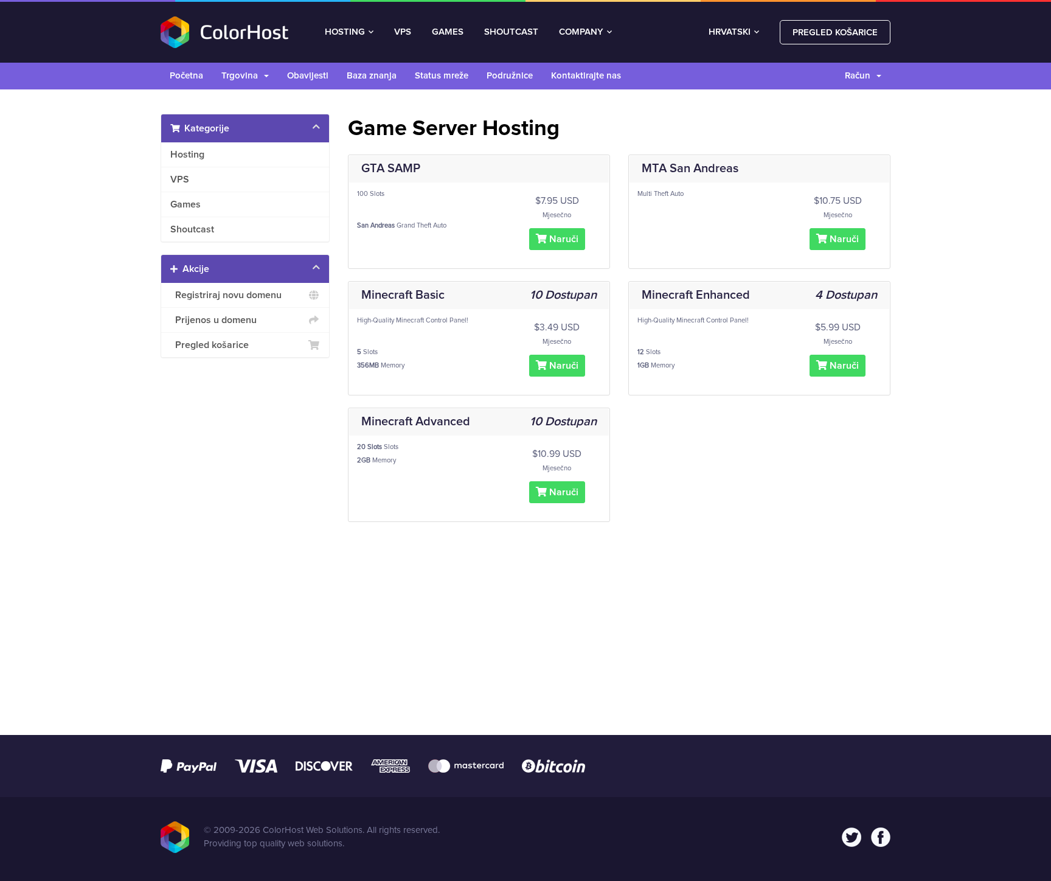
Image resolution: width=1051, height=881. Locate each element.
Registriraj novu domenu (226, 295)
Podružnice (510, 75)
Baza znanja (372, 75)
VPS (402, 32)
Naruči (562, 239)
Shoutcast (192, 229)
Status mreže (441, 75)
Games (185, 204)
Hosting (345, 32)
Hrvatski (731, 32)
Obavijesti (307, 75)
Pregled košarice (835, 32)
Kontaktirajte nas (586, 75)
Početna (186, 75)
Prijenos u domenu (213, 320)
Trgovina (242, 75)
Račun (860, 75)
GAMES (447, 32)
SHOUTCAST (511, 32)
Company (581, 32)
